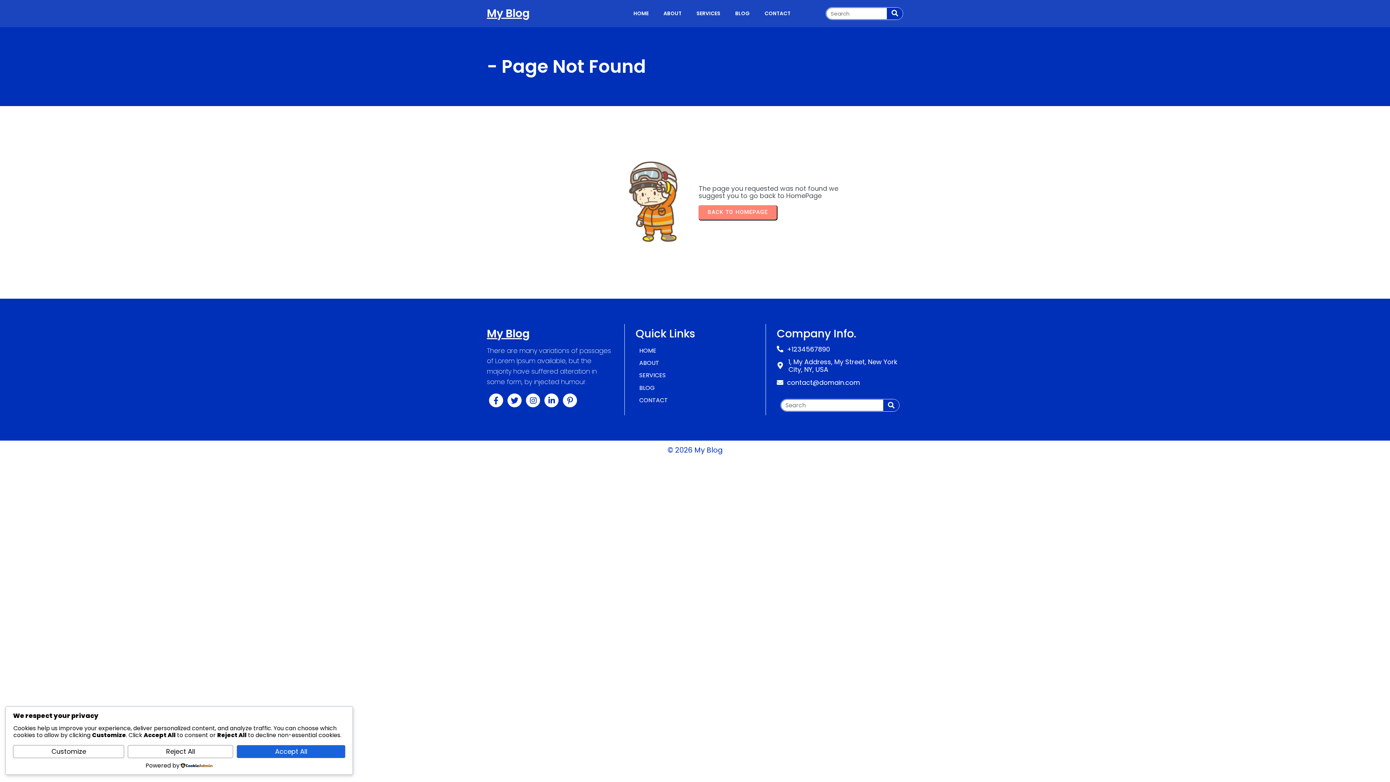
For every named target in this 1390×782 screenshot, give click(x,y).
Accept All (291, 751)
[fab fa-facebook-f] (496, 400)
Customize (68, 751)
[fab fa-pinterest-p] (570, 400)
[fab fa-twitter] (514, 400)
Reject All (180, 751)
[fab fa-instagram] (533, 400)
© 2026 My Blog (695, 450)
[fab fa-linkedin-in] (551, 400)
